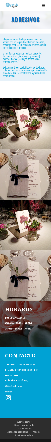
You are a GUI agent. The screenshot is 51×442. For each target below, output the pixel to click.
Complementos (24, 428)
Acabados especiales (18, 431)
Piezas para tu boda (24, 425)
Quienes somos (23, 421)
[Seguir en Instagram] (8, 397)
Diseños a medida (24, 435)
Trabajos (35, 431)
